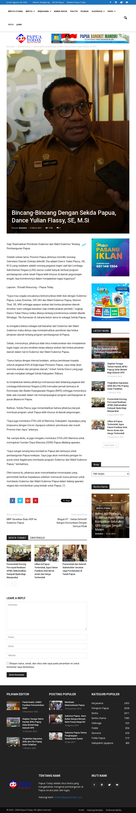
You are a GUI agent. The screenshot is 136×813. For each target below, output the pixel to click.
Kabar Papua (60, 11)
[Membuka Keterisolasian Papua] (55, 705)
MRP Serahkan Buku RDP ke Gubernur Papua (22, 521)
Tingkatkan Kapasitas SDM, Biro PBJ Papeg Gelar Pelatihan (118, 386)
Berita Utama (15, 11)
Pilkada (85, 11)
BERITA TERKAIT (17, 538)
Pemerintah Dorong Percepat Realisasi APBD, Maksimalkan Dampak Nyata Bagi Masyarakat (16, 571)
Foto (10, 24)
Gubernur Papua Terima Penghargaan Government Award (76, 736)
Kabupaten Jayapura (102, 743)
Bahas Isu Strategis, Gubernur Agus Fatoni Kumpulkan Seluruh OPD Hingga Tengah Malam (109, 521)
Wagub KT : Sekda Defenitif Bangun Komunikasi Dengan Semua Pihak (72, 523)
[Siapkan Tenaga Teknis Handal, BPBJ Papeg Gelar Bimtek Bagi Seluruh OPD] (98, 367)
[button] (125, 18)
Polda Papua (98, 738)
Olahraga (97, 11)
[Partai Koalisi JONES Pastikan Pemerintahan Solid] (13, 705)
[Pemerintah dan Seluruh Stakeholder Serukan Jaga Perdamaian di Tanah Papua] (75, 553)
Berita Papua (58, 2)
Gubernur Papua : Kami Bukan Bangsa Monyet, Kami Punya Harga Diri (75, 719)
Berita (29, 11)
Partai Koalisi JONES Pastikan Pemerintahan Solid (108, 352)
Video (110, 11)
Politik (74, 11)
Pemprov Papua (100, 708)
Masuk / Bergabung (41, 2)
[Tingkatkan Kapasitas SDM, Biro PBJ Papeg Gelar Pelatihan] (98, 386)
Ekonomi (96, 733)
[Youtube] (126, 2)
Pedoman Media (113, 810)
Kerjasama (43, 11)
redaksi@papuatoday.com (68, 797)
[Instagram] (115, 2)
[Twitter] (121, 2)
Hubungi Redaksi (95, 810)
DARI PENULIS (37, 538)
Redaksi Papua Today (76, 2)
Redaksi (23, 228)
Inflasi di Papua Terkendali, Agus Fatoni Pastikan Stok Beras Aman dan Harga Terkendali (46, 571)
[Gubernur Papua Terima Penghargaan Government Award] (55, 736)
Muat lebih (109, 445)
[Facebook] (110, 2)
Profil (81, 810)
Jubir (19, 24)
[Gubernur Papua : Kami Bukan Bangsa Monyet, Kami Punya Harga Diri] (55, 719)
